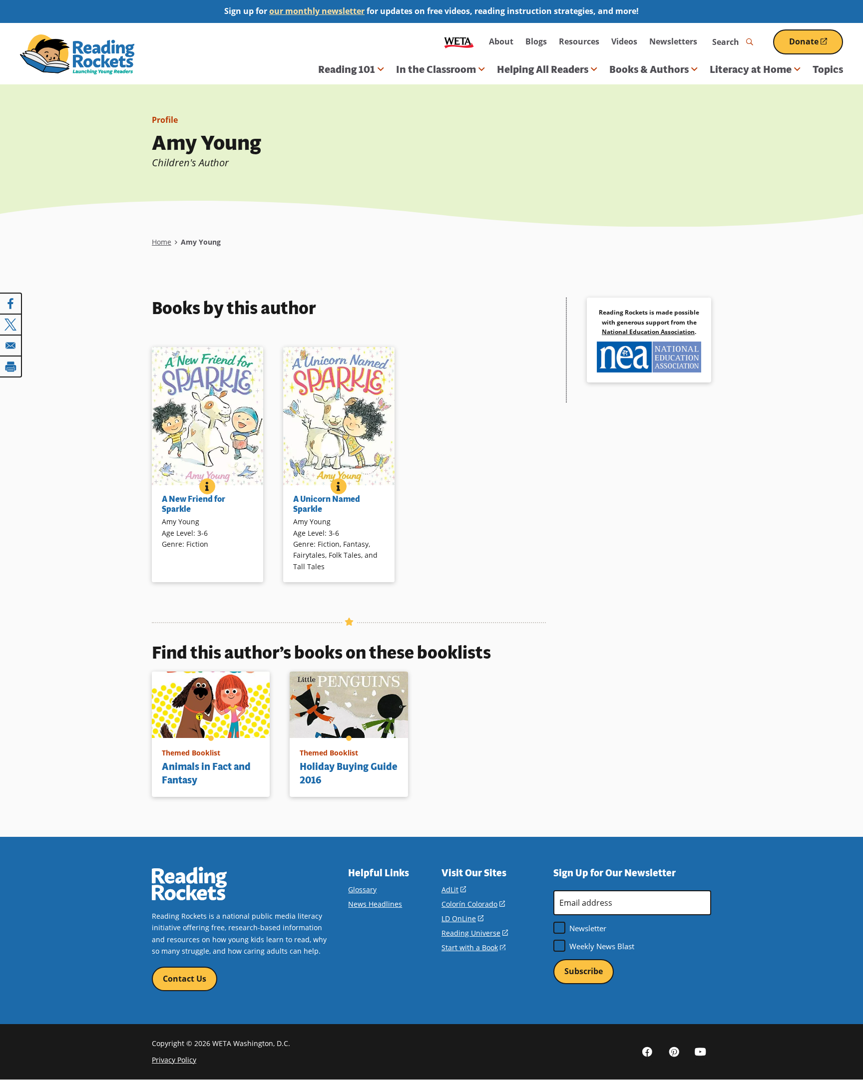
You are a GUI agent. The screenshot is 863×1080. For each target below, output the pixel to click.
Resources (579, 41)
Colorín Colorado (473, 904)
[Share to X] (11, 325)
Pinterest (674, 1052)
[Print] (11, 366)
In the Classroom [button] (436, 69)
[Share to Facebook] (11, 304)
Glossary (362, 889)
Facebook (647, 1052)
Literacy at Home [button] (751, 69)
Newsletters (673, 41)
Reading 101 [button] (346, 69)
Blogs (536, 41)
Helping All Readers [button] (542, 69)
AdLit (453, 889)
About (501, 41)
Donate (816, 45)
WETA (459, 41)
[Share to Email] (11, 346)
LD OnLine (462, 918)
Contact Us (184, 978)
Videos (624, 41)
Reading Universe (474, 933)
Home (161, 242)
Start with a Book (473, 947)
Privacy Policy (174, 1060)
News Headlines (375, 904)
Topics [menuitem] (828, 69)
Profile (165, 119)
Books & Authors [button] (649, 69)
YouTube (700, 1052)
